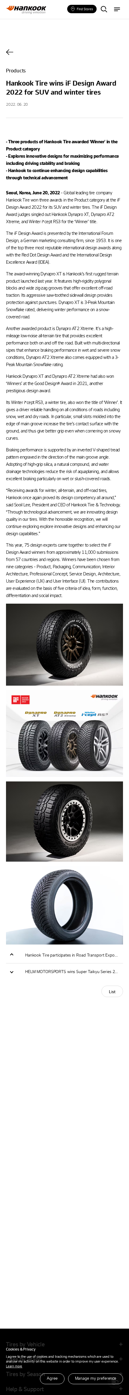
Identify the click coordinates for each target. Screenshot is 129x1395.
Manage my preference (95, 1378)
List (112, 991)
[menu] (117, 9)
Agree (52, 1378)
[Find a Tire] (104, 9)
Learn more (14, 1366)
